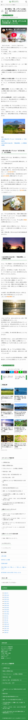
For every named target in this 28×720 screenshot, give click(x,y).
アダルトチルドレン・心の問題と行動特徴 (12, 468)
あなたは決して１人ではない (9, 582)
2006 (6, 630)
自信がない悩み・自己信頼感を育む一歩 (12, 474)
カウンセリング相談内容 (7, 646)
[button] (3, 372)
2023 (6, 599)
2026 (6, 593)
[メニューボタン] (2, 2)
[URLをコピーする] (25, 372)
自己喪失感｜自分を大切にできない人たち (11, 572)
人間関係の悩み (6, 462)
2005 (6, 632)
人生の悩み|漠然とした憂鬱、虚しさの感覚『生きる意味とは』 (14, 494)
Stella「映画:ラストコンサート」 (10, 538)
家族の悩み (5, 485)
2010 (6, 622)
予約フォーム (4, 656)
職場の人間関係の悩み (8, 465)
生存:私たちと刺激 (5, 559)
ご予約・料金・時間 (6, 653)
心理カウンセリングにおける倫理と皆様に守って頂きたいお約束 (14, 514)
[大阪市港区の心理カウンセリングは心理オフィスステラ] (14, 2)
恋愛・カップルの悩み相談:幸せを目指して (13, 491)
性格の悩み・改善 (7, 471)
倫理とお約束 (4, 651)
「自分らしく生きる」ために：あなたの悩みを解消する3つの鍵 (14, 499)
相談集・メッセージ (6, 658)
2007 (6, 628)
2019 (6, 607)
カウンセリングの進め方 (7, 648)
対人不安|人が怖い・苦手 (8, 477)
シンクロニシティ (7, 548)
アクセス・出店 (4, 655)
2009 (6, 624)
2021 (6, 603)
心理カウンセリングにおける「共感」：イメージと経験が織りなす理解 (14, 519)
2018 (6, 609)
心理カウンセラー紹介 (6, 650)
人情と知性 (3, 556)
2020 (6, 605)
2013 (6, 616)
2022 (6, 601)
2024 (6, 597)
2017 (6, 611)
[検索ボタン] (26, 2)
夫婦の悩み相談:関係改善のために (11, 488)
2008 (6, 626)
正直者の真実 (4, 563)
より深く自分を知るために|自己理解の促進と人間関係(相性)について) (14, 503)
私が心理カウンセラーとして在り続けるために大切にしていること (14, 523)
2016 (6, 613)
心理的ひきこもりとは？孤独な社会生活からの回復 (14, 481)
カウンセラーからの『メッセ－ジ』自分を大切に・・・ (14, 528)
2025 (6, 595)
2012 (6, 618)
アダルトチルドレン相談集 (8, 15)
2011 (6, 620)
